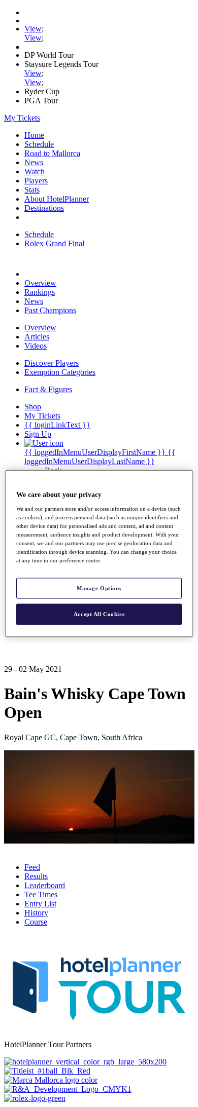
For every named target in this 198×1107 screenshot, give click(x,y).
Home (34, 135)
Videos (35, 345)
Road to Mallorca (52, 153)
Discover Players (51, 363)
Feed (32, 867)
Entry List (40, 903)
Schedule (39, 144)
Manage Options (99, 588)
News (33, 162)
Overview (40, 283)
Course (35, 922)
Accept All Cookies (99, 614)
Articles (36, 336)
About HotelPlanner (56, 199)
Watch (34, 171)
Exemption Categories (59, 372)
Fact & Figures (48, 389)
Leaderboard (44, 885)
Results (36, 876)
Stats (32, 189)
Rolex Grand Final (54, 243)
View (33, 28)
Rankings (39, 292)
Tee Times (40, 894)
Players (36, 180)
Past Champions (50, 310)
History (36, 912)
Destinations (44, 208)
